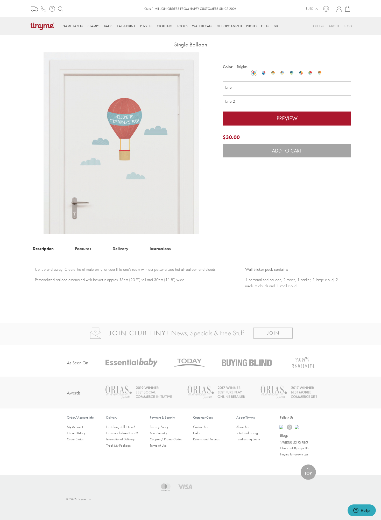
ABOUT (334, 26)
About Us (242, 427)
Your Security (158, 433)
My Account (75, 427)
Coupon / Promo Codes (166, 439)
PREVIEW (287, 118)
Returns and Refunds (206, 439)
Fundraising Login (248, 439)
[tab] (43, 248)
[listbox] (287, 73)
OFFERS (318, 26)
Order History (76, 433)
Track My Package (118, 445)
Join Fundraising (247, 433)
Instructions (160, 248)
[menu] (190, 26)
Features (83, 248)
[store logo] (43, 26)
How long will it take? (120, 427)
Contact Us (200, 427)
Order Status (75, 439)
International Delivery (120, 439)
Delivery (120, 248)
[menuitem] (72, 26)
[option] (254, 73)
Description (43, 248)
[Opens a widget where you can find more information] (361, 510)
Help (196, 433)
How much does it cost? (122, 433)
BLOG (348, 26)
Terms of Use (158, 445)
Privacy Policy (159, 427)
